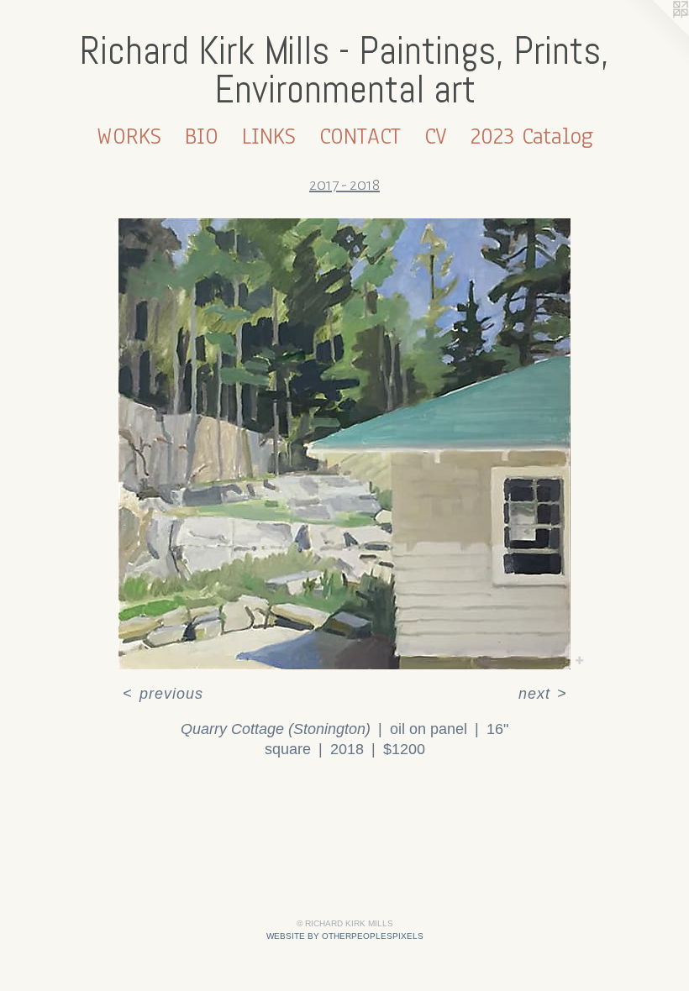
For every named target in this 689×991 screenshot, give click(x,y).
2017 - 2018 (344, 184)
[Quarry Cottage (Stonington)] (344, 443)
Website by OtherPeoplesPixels (344, 936)
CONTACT (360, 136)
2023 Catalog (532, 136)
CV (435, 136)
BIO (201, 136)
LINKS (269, 136)
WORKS (129, 136)
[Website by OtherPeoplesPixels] (655, 33)
